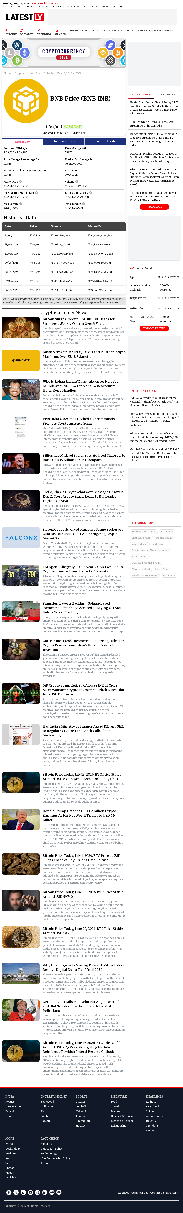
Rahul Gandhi (139, 556)
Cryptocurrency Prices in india (149, 550)
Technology (13, 1148)
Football (81, 1106)
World (9, 1143)
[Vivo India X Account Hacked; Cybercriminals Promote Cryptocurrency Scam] (21, 427)
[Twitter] (16, 1192)
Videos (9, 1172)
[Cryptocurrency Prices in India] (64, 53)
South (44, 1116)
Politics (9, 1101)
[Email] (59, 1192)
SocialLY (10, 1177)
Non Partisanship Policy (55, 1158)
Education (11, 1111)
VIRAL (169, 30)
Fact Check (167, 531)
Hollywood (47, 1106)
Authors (151, 1101)
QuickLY (151, 1120)
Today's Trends (154, 328)
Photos (9, 1168)
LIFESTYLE (156, 30)
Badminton (83, 1120)
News (8, 1116)
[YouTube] (30, 1192)
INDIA (74, 30)
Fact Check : (51, 1138)
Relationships (119, 1125)
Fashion (116, 1111)
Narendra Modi (141, 569)
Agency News (154, 1116)
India (9, 1096)
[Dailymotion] (23, 1192)
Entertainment (54, 1096)
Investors (172, 1192)
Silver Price (162, 569)
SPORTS (117, 30)
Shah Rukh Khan (141, 537)
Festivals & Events (122, 1120)
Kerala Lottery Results (144, 575)
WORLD (85, 30)
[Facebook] (9, 1192)
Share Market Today (143, 531)
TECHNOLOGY (100, 30)
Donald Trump (164, 537)
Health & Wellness (122, 1116)
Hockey (80, 1125)
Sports (82, 1096)
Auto (8, 1158)
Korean (45, 1120)
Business (10, 1153)
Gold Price (158, 544)
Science (151, 1111)
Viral (8, 1163)
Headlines (154, 1096)
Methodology (49, 1153)
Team (44, 1163)
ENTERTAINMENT (135, 30)
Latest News (141, 94)
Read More (154, 206)
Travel (115, 1106)
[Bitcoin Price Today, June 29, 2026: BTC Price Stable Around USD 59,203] (21, 937)
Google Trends (143, 268)
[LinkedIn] (44, 1192)
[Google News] (52, 1192)
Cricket (80, 1101)
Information (13, 1106)
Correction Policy (52, 1148)
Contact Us (157, 1192)
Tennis (80, 1116)
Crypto (150, 1130)
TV (42, 1111)
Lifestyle (119, 1096)
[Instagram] (37, 1192)
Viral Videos (139, 544)
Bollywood (47, 1101)
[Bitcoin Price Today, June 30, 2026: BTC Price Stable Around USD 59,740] (21, 900)
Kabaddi (81, 1111)
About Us (46, 1143)
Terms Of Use (139, 1192)
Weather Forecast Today (146, 562)
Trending (168, 94)
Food (114, 1101)
